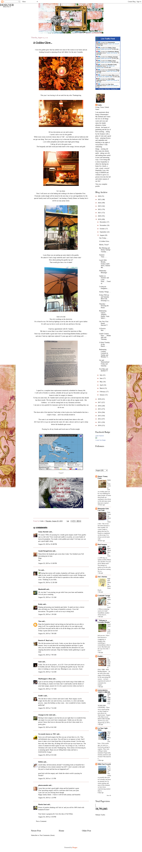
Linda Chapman (99, 435)
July (101, 375)
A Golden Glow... (104, 241)
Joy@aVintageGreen (45, 551)
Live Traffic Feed (108, 39)
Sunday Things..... (105, 292)
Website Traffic (100, 815)
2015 (99, 409)
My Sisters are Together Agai (104, 76)
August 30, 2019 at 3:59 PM (47, 817)
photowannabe (43, 785)
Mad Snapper (102, 544)
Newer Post (36, 830)
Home (61, 830)
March (102, 388)
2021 (99, 213)
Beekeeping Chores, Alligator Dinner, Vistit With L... (104, 314)
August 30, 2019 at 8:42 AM (47, 727)
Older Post (86, 830)
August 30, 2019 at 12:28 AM (47, 582)
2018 (99, 399)
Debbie (40, 762)
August (102, 235)
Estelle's (41, 696)
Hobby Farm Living (109, 484)
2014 (99, 412)
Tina (39, 621)
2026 (99, 196)
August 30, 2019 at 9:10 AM (47, 755)
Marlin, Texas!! (104, 244)
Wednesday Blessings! (103, 271)
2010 (99, 425)
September (103, 232)
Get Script (101, 89)
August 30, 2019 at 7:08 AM (47, 633)
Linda (42, 521)
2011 (99, 422)
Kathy (40, 604)
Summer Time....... (103, 256)
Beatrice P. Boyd (43, 640)
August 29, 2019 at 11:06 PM (47, 563)
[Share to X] (76, 521)
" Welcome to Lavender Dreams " (104, 621)
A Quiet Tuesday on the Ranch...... (104, 344)
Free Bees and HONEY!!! (103, 370)
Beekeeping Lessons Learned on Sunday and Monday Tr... (104, 353)
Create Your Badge (100, 440)
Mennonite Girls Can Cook (103, 509)
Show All (109, 795)
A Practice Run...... (102, 329)
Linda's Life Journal (113, 43)
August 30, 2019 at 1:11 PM (47, 778)
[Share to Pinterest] (80, 521)
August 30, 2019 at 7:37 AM (47, 689)
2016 (99, 406)
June (101, 378)
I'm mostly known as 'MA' (47, 734)
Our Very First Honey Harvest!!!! (103, 323)
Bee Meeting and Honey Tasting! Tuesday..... (104, 250)
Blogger (74, 847)
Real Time (107, 89)
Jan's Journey (102, 577)
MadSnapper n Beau (45, 679)
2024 (99, 203)
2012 (99, 419)
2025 (99, 199)
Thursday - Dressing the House (104, 305)
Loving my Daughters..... (104, 287)
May (101, 382)
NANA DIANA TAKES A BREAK (104, 691)
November (103, 225)
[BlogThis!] (74, 521)
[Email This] (72, 521)
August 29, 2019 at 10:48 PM (47, 544)
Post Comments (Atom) (47, 835)
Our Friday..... (103, 238)
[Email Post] (67, 521)
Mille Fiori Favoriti (104, 764)
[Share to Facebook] (78, 521)
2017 (99, 402)
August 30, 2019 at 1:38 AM (47, 614)
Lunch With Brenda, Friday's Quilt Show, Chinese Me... (104, 263)
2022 (99, 209)
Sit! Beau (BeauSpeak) (109, 550)
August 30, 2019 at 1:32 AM (47, 597)
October (102, 229)
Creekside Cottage (104, 595)
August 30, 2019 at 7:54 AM (47, 708)
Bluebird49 (42, 589)
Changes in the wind (45, 715)
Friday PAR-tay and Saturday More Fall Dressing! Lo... (104, 297)
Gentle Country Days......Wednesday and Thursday (105, 336)
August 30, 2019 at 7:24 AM (47, 672)
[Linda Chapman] (96, 438)
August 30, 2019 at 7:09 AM (47, 655)
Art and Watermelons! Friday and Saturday (104, 363)
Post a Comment (41, 821)
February (103, 391)
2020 (99, 216)
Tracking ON (114, 89)
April (102, 385)
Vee (39, 570)
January (102, 395)
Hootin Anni (42, 804)
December (103, 222)
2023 (99, 206)
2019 (99, 219)
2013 (99, 416)
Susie (40, 662)
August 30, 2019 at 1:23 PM (47, 798)
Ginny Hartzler (43, 532)
